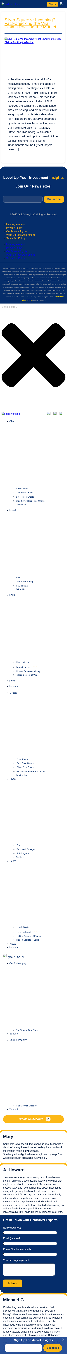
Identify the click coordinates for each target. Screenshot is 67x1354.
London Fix (21, 504)
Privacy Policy (14, 228)
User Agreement (15, 224)
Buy (18, 577)
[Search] (2, 404)
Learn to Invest (26, 666)
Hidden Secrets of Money (28, 671)
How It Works (22, 662)
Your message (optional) (16, 1260)
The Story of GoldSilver (27, 1030)
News (12, 680)
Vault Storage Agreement (20, 235)
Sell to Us (20, 589)
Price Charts (22, 488)
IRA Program (22, 585)
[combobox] (18, 307)
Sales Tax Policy (15, 238)
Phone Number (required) (17, 1249)
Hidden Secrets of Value (27, 675)
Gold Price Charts (24, 492)
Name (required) (12, 1227)
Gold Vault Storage (25, 581)
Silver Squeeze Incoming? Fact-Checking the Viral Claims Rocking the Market (31, 23)
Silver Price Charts (25, 497)
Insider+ (13, 686)
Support (13, 1033)
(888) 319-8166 (16, 957)
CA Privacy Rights (16, 231)
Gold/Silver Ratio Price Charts (30, 501)
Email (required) (11, 1238)
